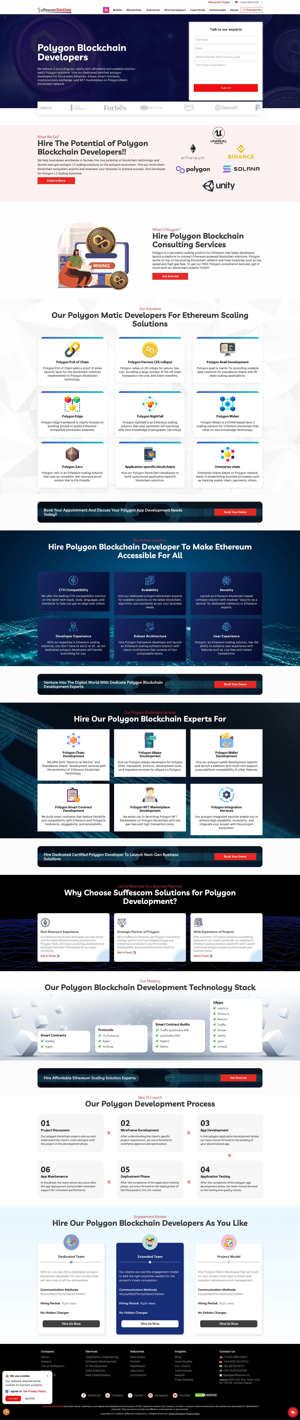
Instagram (161, 1395)
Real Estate (137, 1357)
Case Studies (183, 1361)
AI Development (96, 1366)
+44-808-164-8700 (236, 1361)
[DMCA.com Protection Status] (207, 1395)
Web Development (98, 1375)
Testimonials (217, 10)
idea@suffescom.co (236, 1375)
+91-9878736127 (234, 1366)
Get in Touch (48, 955)
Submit (226, 88)
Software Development (101, 1361)
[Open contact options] (293, 1412)
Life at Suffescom (52, 1366)
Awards (180, 1375)
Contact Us (254, 10)
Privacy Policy (193, 1414)
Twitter (138, 1395)
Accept (13, 1398)
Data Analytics (95, 1370)
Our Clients (182, 1366)
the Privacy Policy (34, 1391)
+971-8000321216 (235, 1370)
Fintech (135, 1361)
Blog (178, 1357)
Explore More (56, 180)
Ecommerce (138, 1375)
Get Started (170, 276)
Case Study (197, 10)
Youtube (184, 1395)
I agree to (28, 1391)
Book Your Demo (235, 512)
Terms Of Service (177, 1414)
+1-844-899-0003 (235, 1357)
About (45, 1357)
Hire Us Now (71, 1323)
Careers (46, 1361)
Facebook (94, 1395)
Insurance (136, 1370)
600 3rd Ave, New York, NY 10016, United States (239, 1381)
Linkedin (117, 1395)
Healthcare (137, 1366)
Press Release (184, 1379)
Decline (30, 1398)
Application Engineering (102, 1357)
